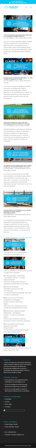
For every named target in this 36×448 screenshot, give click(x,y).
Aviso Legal (8, 404)
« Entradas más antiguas (11, 237)
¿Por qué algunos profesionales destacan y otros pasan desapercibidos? (18, 35)
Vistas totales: (9, 424)
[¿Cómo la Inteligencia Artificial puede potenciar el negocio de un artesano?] (14, 263)
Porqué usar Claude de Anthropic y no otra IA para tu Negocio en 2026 (18, 78)
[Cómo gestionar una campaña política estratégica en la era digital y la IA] (14, 245)
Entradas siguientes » (25, 237)
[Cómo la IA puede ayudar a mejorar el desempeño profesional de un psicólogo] (14, 278)
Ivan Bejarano (10, 38)
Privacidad (8, 399)
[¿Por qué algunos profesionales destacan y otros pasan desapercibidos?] (14, 326)
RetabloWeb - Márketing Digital (15, 168)
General (29, 38)
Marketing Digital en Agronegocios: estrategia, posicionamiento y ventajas (17, 123)
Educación (27, 80)
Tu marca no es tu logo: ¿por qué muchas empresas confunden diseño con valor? (18, 166)
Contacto (7, 406)
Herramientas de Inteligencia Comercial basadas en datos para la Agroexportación (17, 211)
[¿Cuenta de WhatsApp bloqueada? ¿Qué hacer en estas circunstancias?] (14, 289)
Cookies (7, 401)
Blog (25, 38)
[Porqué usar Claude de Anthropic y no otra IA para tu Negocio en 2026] (14, 340)
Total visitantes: (10, 427)
